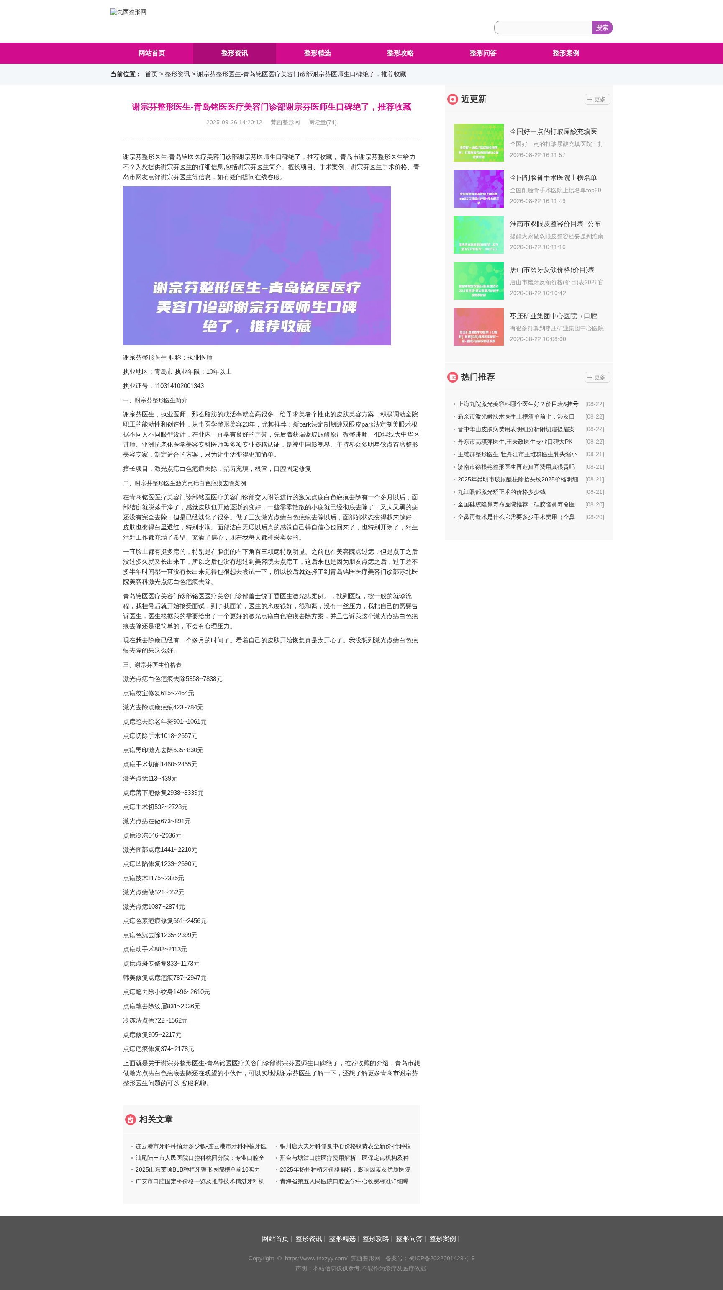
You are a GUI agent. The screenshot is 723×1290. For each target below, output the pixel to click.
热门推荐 (478, 376)
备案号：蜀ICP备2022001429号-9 (430, 1258)
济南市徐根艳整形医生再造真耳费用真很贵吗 (516, 466)
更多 (600, 99)
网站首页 (151, 53)
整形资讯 (234, 53)
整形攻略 (400, 53)
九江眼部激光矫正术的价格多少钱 (502, 491)
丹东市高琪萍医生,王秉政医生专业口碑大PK (515, 441)
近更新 (474, 98)
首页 (151, 73)
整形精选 (317, 53)
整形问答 (483, 53)
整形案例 (566, 53)
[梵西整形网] (128, 11)
